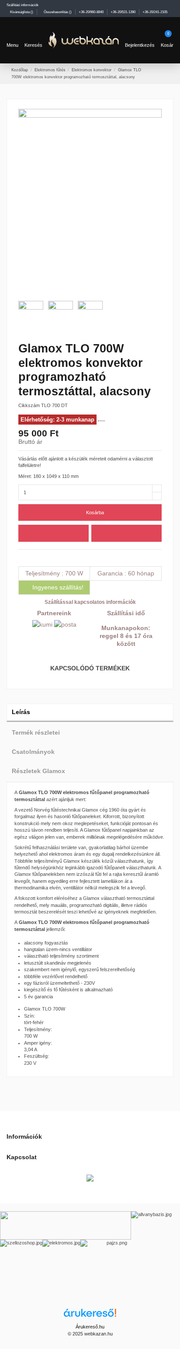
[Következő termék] (166, 73)
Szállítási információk (22, 5)
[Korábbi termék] (159, 73)
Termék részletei (36, 732)
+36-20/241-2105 (154, 12)
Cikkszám (29, 405)
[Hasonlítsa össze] (126, 533)
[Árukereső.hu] (90, 1315)
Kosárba (95, 512)
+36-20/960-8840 (91, 12)
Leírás (21, 712)
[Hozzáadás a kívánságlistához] (53, 533)
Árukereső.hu (90, 1326)
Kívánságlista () (21, 12)
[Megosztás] (22, 557)
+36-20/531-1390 (123, 12)
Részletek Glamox (38, 771)
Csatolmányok (33, 752)
